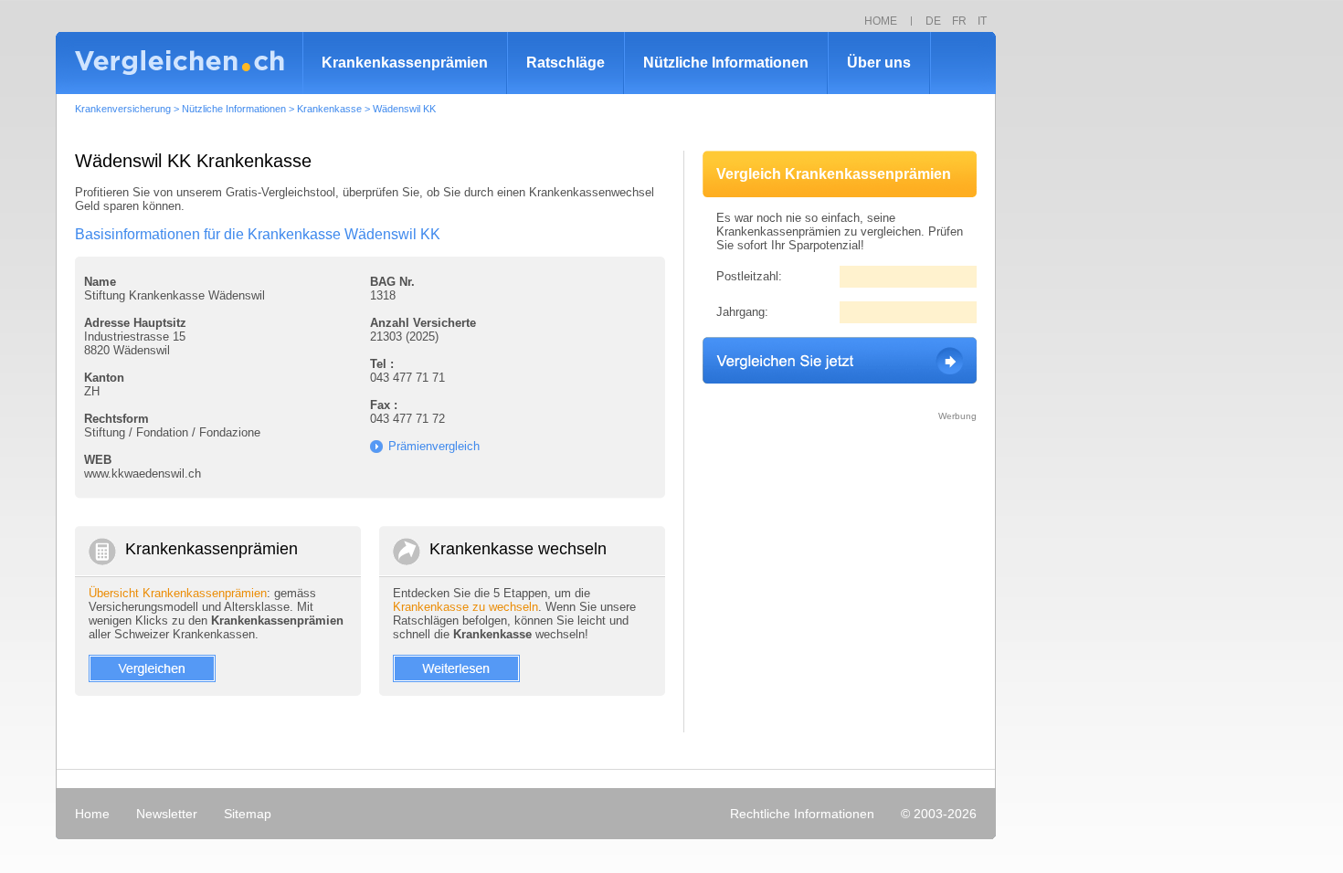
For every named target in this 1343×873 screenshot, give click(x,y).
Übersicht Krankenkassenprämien (178, 593)
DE (933, 21)
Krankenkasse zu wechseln (465, 607)
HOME (880, 21)
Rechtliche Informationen (802, 813)
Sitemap (247, 813)
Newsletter (166, 813)
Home (92, 813)
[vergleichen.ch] (179, 63)
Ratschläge (565, 62)
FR (959, 21)
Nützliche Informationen (726, 62)
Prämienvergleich (434, 446)
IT (982, 21)
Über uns (879, 62)
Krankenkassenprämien (405, 62)
